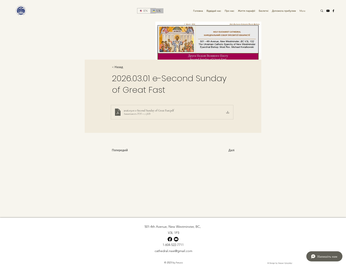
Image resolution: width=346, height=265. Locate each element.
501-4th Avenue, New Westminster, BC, (174, 227)
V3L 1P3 (173, 233)
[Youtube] (328, 11)
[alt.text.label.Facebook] (333, 11)
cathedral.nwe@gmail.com (173, 251)
